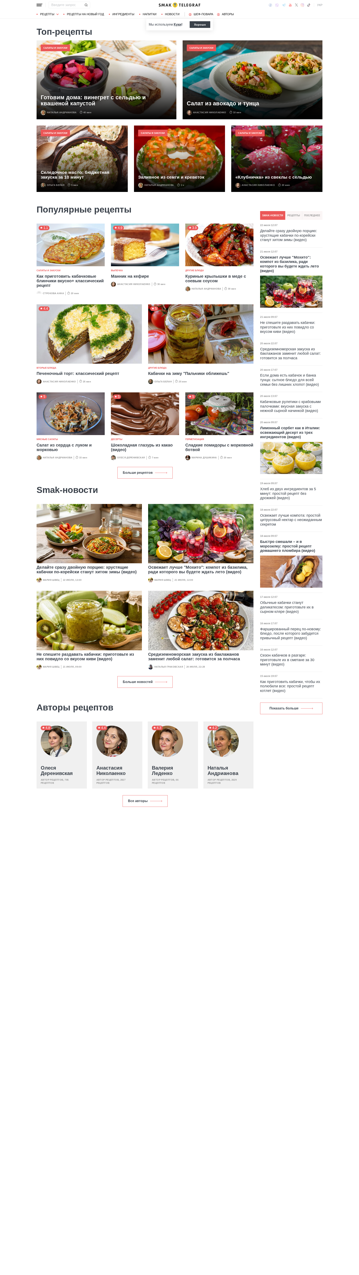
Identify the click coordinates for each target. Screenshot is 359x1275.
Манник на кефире (130, 276)
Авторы (228, 14)
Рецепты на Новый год (85, 14)
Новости (172, 14)
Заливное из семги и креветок (171, 177)
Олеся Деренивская (131, 457)
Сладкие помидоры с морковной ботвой (219, 447)
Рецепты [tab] (293, 215)
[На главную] (179, 5)
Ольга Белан (55, 185)
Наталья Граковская (168, 666)
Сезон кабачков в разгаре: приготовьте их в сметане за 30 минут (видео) (287, 659)
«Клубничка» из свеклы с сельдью (273, 177)
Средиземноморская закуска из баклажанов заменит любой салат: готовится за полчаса (194, 656)
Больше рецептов (138, 472)
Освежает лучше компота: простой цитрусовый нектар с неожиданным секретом (291, 519)
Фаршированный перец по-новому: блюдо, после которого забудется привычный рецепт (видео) (290, 633)
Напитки (149, 14)
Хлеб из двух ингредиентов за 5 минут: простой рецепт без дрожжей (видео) (288, 493)
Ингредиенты (123, 14)
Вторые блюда (46, 368)
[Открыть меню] (39, 5)
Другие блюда (194, 270)
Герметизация (194, 439)
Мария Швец (51, 580)
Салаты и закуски (55, 48)
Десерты (116, 439)
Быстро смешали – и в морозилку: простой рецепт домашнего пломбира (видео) (287, 546)
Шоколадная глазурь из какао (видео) (142, 447)
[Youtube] (290, 5)
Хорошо (200, 24)
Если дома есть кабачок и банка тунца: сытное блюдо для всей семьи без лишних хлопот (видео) (289, 379)
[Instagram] (302, 5)
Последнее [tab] (312, 215)
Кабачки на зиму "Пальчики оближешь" (188, 373)
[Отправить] (86, 5)
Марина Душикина (204, 457)
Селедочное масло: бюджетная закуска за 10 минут (75, 174)
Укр (319, 5)
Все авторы (138, 801)
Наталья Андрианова (61, 112)
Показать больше (284, 708)
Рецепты (47, 14)
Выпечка (117, 270)
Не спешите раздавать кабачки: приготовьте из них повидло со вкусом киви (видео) (85, 656)
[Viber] (276, 5)
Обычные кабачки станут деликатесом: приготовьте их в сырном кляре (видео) (287, 607)
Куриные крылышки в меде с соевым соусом (215, 278)
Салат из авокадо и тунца (223, 104)
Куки (177, 24)
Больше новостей (138, 682)
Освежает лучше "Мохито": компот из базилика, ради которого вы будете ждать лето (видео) (198, 569)
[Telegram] (283, 5)
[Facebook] (270, 5)
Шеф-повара (203, 14)
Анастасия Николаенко (209, 112)
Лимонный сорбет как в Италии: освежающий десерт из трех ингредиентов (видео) (290, 432)
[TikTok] (308, 5)
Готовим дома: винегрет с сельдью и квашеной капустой (93, 101)
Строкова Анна (53, 293)
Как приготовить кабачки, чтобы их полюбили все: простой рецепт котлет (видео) (290, 686)
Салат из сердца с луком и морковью (64, 447)
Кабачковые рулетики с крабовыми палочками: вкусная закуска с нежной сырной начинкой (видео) (290, 406)
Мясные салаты (47, 439)
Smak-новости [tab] (272, 215)
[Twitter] (296, 5)
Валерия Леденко (162, 770)
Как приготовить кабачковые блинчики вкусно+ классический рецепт (70, 281)
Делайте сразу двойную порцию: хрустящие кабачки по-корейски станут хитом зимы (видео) (87, 569)
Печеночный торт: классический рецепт (78, 373)
